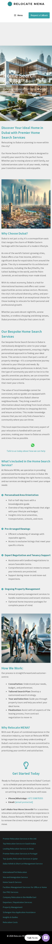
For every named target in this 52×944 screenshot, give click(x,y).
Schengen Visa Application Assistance (19, 912)
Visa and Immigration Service (15, 877)
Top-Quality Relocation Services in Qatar (20, 858)
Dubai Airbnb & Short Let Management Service (23, 863)
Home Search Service (12, 882)
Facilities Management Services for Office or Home (25, 887)
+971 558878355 (35, 798)
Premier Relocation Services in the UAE (20, 838)
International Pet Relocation (15, 872)
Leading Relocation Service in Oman (18, 848)
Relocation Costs (10, 922)
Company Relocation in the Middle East (19, 897)
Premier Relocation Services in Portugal (20, 853)
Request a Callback (39, 15)
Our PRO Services (10, 892)
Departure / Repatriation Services (17, 902)
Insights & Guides (10, 917)
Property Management (12, 907)
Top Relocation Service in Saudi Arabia (19, 843)
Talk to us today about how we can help (26, 450)
